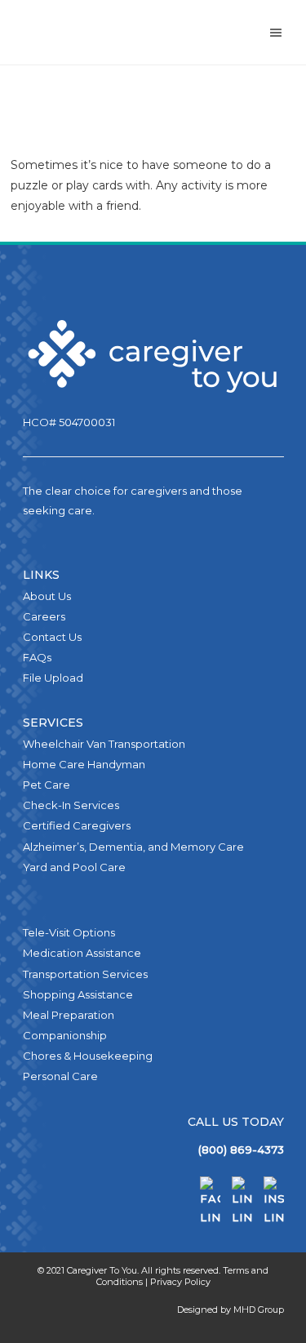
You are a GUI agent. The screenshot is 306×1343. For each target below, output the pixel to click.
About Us (47, 596)
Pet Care (46, 784)
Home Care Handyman (84, 764)
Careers (44, 616)
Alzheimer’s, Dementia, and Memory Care (133, 846)
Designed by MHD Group (230, 1309)
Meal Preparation (68, 1014)
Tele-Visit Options (69, 932)
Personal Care (60, 1076)
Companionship (65, 1035)
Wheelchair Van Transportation (104, 743)
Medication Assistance (82, 952)
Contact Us (52, 636)
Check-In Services (71, 805)
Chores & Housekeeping (88, 1055)
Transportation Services (85, 974)
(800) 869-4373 (241, 1149)
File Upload (53, 677)
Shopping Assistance (78, 994)
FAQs (37, 657)
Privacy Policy (180, 1281)
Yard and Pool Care (74, 867)
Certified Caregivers (77, 825)
